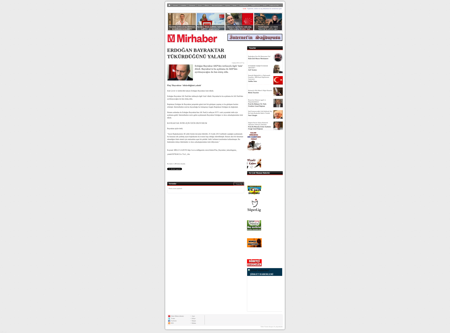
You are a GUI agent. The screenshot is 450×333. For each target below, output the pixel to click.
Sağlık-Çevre (255, 5)
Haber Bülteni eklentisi (177, 316)
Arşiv (193, 316)
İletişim (194, 321)
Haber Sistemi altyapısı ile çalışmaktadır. (272, 326)
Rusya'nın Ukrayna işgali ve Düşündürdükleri (257, 101)
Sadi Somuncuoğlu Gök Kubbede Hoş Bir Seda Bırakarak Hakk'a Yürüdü (260, 112)
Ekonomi (192, 5)
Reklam (194, 323)
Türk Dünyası (243, 5)
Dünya (207, 5)
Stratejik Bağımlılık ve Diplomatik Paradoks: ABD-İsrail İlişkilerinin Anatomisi (259, 77)
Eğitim (227, 5)
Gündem (183, 5)
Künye (193, 318)
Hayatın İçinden (217, 5)
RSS (172, 323)
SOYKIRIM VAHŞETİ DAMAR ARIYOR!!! (258, 67)
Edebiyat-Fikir (274, 5)
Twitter (173, 318)
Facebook (173, 321)
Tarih (264, 5)
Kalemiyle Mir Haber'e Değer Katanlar (260, 90)
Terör (200, 5)
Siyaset (175, 5)
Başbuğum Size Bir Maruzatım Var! (259, 56)
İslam (234, 5)
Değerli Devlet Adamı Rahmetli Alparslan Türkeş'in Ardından (258, 123)
